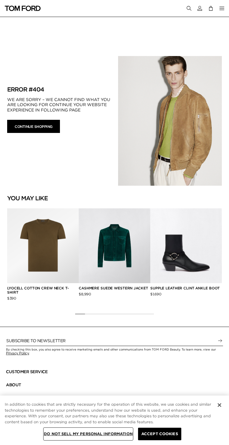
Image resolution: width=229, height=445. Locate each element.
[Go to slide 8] (149, 314)
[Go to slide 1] (80, 314)
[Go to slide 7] (139, 314)
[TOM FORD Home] (22, 8)
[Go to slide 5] (119, 314)
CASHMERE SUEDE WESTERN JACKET (114, 288)
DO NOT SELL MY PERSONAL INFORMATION (88, 434)
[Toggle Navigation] (222, 8)
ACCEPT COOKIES (159, 434)
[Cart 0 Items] (210, 8)
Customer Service (26, 371)
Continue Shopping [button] (33, 126)
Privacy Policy (17, 353)
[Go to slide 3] (100, 314)
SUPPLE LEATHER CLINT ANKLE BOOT (185, 288)
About (13, 384)
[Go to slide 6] (129, 314)
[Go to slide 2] (90, 314)
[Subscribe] (220, 340)
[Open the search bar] (189, 8)
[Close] (219, 405)
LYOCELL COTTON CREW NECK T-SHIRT (38, 290)
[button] (199, 8)
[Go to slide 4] (109, 314)
